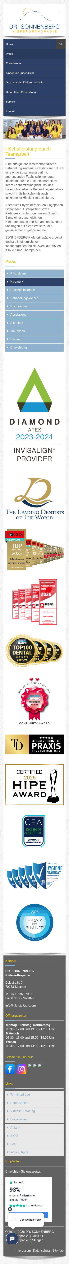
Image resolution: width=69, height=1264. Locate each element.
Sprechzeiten (19, 1102)
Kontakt (10, 111)
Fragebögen (18, 1119)
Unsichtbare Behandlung (21, 92)
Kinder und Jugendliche (20, 72)
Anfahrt (15, 1127)
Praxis (9, 53)
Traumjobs (17, 331)
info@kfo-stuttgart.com (20, 1005)
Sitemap (58, 1250)
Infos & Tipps (19, 1152)
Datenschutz (41, 1250)
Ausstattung (18, 314)
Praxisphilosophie (22, 290)
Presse (15, 339)
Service (10, 101)
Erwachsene (13, 63)
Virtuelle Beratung (22, 1111)
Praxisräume (19, 306)
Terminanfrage (20, 1094)
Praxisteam (18, 273)
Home (9, 44)
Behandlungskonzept (24, 298)
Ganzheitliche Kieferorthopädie (24, 82)
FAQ (13, 1144)
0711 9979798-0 (22, 994)
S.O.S (14, 1135)
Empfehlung (18, 347)
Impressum (23, 1250)
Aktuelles (16, 322)
